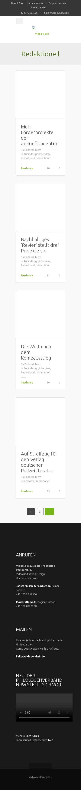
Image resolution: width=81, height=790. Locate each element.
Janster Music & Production (33, 586)
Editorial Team (32, 149)
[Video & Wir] (40, 33)
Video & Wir (43, 158)
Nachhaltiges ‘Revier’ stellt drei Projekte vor (40, 245)
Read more (27, 168)
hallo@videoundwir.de (56, 12)
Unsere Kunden (36, 3)
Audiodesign (31, 154)
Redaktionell (28, 158)
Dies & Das (17, 3)
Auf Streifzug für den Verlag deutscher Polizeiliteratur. (39, 462)
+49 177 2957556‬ (28, 12)
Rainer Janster (39, 7)
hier (50, 740)
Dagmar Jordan (57, 3)
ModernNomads (26, 602)
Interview (44, 154)
